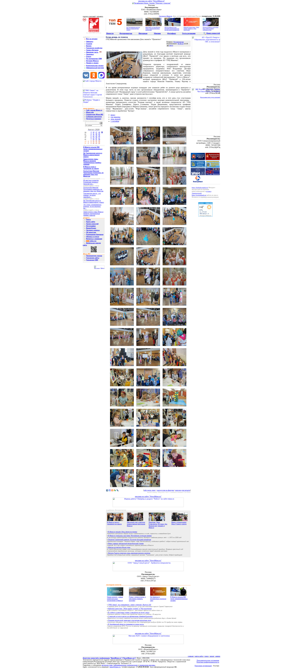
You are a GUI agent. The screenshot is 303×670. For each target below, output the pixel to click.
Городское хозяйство (94, 48)
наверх (217, 656)
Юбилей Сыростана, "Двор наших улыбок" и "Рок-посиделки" (191, 29)
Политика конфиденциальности (207, 662)
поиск (207, 656)
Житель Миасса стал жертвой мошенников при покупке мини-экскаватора (172, 29)
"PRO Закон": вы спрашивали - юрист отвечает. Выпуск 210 (129, 605)
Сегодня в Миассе (165, 16)
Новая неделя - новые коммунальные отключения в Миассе (115, 598)
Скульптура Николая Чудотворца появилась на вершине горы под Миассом (93, 189)
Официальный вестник (95, 68)
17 (96, 132)
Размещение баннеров (94, 234)
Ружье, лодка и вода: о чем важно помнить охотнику (137, 598)
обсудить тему (150, 490)
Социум (89, 44)
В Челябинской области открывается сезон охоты (126, 624)
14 (93, 139)
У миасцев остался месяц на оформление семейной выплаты (130, 616)
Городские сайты (92, 258)
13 (93, 138)
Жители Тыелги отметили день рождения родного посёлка (129, 553)
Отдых (88, 56)
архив (212, 656)
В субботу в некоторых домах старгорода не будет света (128, 612)
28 (99, 139)
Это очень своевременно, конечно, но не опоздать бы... (92, 206)
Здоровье (90, 54)
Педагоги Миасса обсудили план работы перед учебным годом (210, 29)
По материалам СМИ (94, 59)
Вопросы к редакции (94, 239)
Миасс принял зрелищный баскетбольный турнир (126, 543)
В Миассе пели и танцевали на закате (114, 523)
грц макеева (115, 117)
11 (93, 134)
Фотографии (91, 226)
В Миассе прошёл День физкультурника (122, 532)
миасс (113, 115)
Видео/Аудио (91, 228)
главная (191, 656)
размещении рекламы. (147, 665)
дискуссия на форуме (165, 490)
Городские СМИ (92, 260)
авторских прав (107, 665)
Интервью (143, 33)
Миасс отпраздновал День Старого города (178, 523)
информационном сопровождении (126, 665)
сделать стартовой (89, 16)
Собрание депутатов (94, 117)
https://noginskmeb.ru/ (199, 195)
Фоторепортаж (125, 33)
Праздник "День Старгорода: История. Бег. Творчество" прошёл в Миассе (158, 525)
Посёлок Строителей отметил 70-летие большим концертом (129, 540)
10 (93, 132)
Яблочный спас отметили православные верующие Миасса (136, 524)
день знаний (115, 119)
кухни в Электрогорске (201, 192)
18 (96, 134)
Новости (110, 33)
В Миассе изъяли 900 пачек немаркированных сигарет (179, 598)
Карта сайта (90, 222)
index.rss (92, 241)
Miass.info (90, 112)
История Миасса (92, 61)
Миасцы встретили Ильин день (119, 547)
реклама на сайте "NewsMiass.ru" (151, 1)
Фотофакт (171, 33)
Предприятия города (94, 256)
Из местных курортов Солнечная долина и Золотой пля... (91, 182)
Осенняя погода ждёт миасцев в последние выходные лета (129, 620)
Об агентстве (91, 232)
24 (99, 132)
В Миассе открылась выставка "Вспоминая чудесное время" (130, 536)
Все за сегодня (91, 39)
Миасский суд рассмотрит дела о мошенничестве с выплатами (152, 29)
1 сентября (115, 121)
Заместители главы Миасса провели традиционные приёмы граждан (93, 213)
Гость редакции (188, 33)
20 (96, 138)
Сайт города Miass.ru (94, 110)
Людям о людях (92, 63)
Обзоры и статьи (92, 237)
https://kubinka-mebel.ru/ (200, 187)
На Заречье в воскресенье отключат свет (158, 598)
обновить (100, 16)
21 (96, 139)
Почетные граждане (93, 119)
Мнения (157, 33)
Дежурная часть (92, 52)
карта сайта (199, 656)
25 (99, 134)
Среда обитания (92, 50)
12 (93, 136)
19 (96, 136)
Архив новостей (92, 224)
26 (99, 136)
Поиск (88, 219)
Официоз (89, 41)
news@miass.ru (114, 667)
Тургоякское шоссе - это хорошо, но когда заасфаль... (92, 195)
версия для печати (182, 490)
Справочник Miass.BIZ (94, 114)
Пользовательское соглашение (208, 660)
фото (171, 45)
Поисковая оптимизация (203, 666)
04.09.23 (181, 44)
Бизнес (88, 46)
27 (99, 138)
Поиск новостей (213, 33)
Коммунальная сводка (94, 66)
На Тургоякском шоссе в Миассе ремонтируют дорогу (133, 29)
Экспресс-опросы (93, 230)
